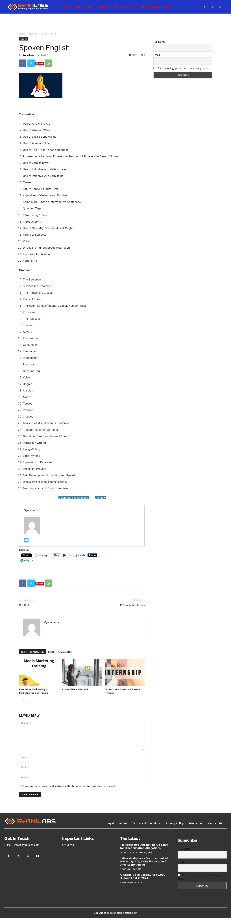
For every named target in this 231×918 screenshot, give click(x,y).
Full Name (159, 41)
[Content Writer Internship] (82, 672)
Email (156, 55)
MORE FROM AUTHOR (60, 651)
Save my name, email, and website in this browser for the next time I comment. (69, 786)
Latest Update (128, 852)
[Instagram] (212, 7)
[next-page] (27, 700)
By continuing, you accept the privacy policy (183, 68)
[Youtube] (38, 856)
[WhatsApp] (48, 63)
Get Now (100, 497)
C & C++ (24, 605)
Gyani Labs (28, 55)
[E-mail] (26, 541)
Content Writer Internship (75, 689)
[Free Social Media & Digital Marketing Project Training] (38, 672)
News (123, 869)
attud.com (68, 845)
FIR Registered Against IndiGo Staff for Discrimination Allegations (144, 846)
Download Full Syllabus (73, 497)
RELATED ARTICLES (32, 651)
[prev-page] (21, 700)
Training (33, 33)
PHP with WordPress (132, 605)
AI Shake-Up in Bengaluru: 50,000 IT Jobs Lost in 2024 (142, 876)
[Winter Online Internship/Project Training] (125, 672)
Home (22, 33)
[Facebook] (205, 7)
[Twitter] (220, 7)
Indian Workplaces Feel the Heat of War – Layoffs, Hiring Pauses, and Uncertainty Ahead (144, 861)
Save (41, 63)
